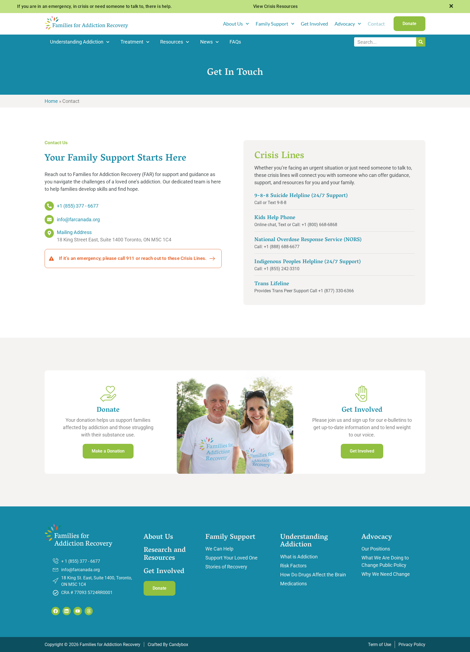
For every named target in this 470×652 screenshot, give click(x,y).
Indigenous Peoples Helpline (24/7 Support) (307, 262)
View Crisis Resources (275, 6)
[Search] (420, 42)
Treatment (131, 42)
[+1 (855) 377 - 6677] (49, 206)
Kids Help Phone (274, 218)
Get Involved (314, 24)
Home (51, 101)
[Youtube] (77, 611)
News (206, 42)
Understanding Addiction (76, 42)
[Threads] (89, 611)
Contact (376, 24)
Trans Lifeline (271, 284)
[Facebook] (55, 611)
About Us (233, 24)
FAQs (235, 42)
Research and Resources (165, 554)
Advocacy (345, 24)
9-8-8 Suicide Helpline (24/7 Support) (301, 196)
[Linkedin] (67, 611)
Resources (171, 42)
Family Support (272, 24)
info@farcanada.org (78, 219)
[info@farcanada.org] (49, 219)
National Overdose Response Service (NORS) (307, 240)
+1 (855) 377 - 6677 (77, 206)
